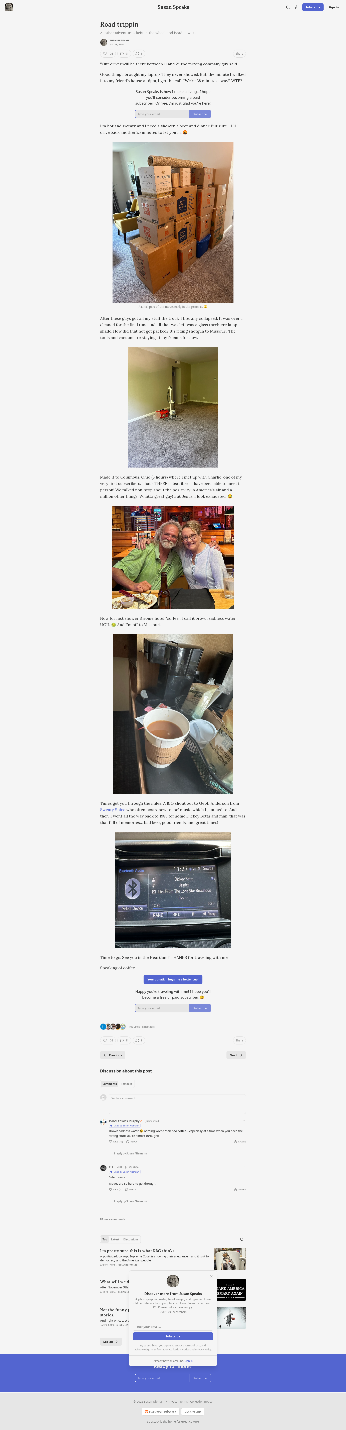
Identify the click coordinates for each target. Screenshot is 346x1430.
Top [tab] (105, 1239)
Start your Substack (162, 1411)
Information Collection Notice (171, 1349)
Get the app (193, 1411)
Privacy (172, 1401)
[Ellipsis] (244, 1120)
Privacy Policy (203, 1349)
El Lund (114, 1167)
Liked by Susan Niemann (126, 1125)
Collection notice (201, 1401)
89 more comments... (114, 1219)
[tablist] (117, 1084)
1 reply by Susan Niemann (130, 1153)
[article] (173, 1260)
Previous (115, 1055)
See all (108, 1342)
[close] (211, 1276)
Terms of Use (192, 1345)
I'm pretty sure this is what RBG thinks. (137, 1250)
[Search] (288, 7)
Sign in (333, 7)
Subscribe (313, 7)
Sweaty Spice (112, 809)
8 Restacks (148, 1026)
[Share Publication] (297, 7)
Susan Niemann (119, 40)
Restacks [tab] (126, 1084)
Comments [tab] (110, 1084)
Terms (184, 1401)
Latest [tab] (115, 1239)
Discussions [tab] (130, 1239)
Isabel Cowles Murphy (124, 1121)
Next (233, 1055)
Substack (153, 1421)
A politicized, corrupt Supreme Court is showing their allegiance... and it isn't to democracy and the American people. (154, 1258)
